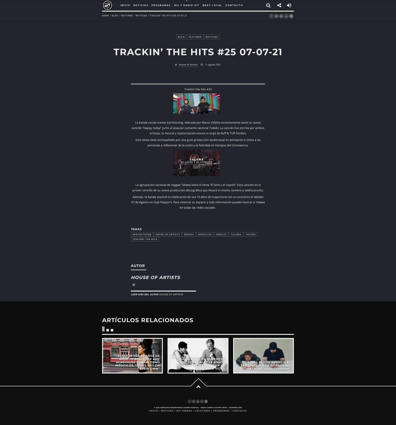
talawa (235, 234)
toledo (250, 234)
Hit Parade (184, 410)
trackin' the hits (145, 239)
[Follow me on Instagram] (134, 285)
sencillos (205, 234)
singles (221, 234)
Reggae (189, 234)
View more (132, 355)
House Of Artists (188, 64)
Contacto (239, 410)
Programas (221, 410)
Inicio (153, 410)
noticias (141, 15)
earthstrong (142, 234)
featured (127, 15)
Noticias (167, 410)
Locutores (202, 410)
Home (105, 15)
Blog (115, 15)
